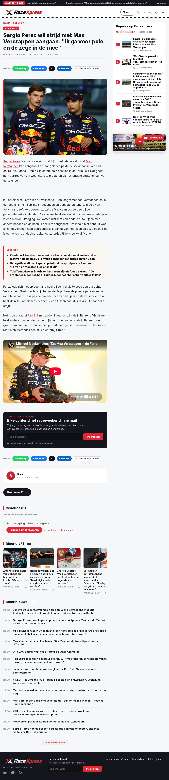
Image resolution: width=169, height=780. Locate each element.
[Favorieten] (156, 12)
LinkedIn (64, 68)
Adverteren (112, 759)
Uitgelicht (145, 32)
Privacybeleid (155, 759)
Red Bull (33, 315)
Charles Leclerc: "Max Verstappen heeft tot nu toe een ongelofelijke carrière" (89, 3)
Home (6, 23)
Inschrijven (93, 436)
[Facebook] (13, 772)
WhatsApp (21, 68)
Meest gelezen (125, 32)
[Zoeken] (150, 12)
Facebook (38, 68)
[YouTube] (5, 772)
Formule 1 (19, 23)
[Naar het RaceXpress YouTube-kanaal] (139, 142)
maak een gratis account (60, 530)
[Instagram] (20, 772)
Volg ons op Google (89, 68)
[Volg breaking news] (138, 12)
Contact (125, 759)
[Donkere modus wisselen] (144, 12)
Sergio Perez (11, 161)
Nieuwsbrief (138, 759)
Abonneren (156, 138)
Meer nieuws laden (55, 742)
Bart (11, 54)
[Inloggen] (163, 12)
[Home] (23, 12)
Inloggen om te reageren (24, 529)
